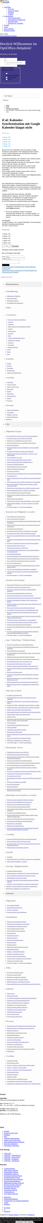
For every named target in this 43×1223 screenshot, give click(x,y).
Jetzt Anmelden (9, 29)
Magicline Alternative (11, 1144)
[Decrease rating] (4, 245)
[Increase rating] (9, 245)
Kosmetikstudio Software (12, 1177)
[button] (5, 100)
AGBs (6, 1202)
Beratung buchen (9, 30)
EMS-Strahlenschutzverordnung (14, 1142)
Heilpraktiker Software (11, 1174)
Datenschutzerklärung (11, 1199)
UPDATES (7, 1153)
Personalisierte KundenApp (16, 20)
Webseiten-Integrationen (11, 1138)
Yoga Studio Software (11, 1194)
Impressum (7, 1197)
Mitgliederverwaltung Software (14, 1183)
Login (6, 27)
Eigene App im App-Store (12, 1140)
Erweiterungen (8, 16)
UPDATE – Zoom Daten (12, 1157)
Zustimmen (19, 1222)
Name (3, 257)
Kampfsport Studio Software (13, 1176)
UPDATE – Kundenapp (11, 1161)
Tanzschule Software (10, 1190)
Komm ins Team (13, 11)
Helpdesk (11, 12)
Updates (10, 14)
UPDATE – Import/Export (12, 1155)
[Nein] (34, 1222)
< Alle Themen (8, 96)
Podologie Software (10, 1188)
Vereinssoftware (9, 1192)
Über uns (11, 9)
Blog (5, 1136)
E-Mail (4, 259)
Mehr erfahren (28, 1222)
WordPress (31, 1215)
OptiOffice (7, 7)
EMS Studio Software (11, 1170)
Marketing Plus (13, 21)
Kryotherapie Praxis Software (13, 1179)
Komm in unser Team (11, 1133)
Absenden (15, 246)
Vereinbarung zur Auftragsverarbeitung (16, 1201)
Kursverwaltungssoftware (12, 1181)
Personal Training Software (12, 1185)
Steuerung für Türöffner (15, 23)
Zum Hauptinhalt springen (8, 36)
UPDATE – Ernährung (11, 1159)
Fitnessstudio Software (11, 1172)
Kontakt (6, 25)
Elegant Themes (13, 1215)
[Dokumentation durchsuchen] (5, 59)
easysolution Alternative (11, 1145)
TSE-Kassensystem (14, 18)
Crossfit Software (9, 1168)
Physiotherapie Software (11, 1186)
